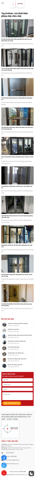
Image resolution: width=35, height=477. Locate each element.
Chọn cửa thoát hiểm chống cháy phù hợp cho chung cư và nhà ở (17, 157)
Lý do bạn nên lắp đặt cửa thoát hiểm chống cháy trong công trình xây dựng (16, 304)
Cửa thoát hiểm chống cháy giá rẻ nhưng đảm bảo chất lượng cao (16, 98)
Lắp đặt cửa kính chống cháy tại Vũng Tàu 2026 (20, 335)
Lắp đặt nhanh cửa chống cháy (16, 353)
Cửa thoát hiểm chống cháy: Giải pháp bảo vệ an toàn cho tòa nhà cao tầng (16, 275)
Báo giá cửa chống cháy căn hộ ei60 (17, 359)
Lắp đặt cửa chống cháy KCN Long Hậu (18, 323)
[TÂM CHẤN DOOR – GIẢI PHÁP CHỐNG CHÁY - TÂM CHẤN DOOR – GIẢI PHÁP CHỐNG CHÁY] (17, 4)
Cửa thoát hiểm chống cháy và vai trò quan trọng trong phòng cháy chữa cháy (17, 216)
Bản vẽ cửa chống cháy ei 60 (15, 364)
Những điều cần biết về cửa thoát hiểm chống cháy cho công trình (16, 245)
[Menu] (2, 3)
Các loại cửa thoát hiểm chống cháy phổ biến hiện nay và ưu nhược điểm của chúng (16, 39)
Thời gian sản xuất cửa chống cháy (17, 341)
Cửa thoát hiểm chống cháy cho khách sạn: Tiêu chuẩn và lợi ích (16, 187)
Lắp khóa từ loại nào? (13, 329)
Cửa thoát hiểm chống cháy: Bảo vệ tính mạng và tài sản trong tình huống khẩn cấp (17, 128)
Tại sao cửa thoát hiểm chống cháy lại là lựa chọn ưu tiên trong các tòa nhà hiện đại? (17, 69)
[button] (31, 473)
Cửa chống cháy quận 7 (14, 347)
